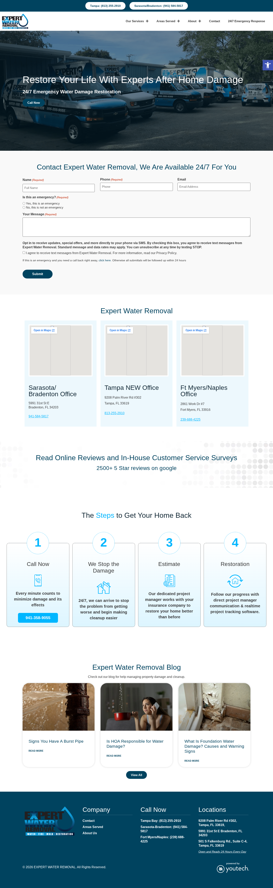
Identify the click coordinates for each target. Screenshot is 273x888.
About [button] (192, 21)
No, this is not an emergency (44, 207)
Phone (111, 179)
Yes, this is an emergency (43, 203)
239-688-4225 (190, 419)
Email (181, 179)
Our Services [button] (135, 21)
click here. (105, 260)
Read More (36, 750)
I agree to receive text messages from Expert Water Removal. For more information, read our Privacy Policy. (101, 253)
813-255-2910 (115, 413)
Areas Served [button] (165, 21)
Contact (214, 21)
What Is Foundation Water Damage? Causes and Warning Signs (214, 746)
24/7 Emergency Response (246, 21)
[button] (268, 65)
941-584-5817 (39, 416)
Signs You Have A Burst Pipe (56, 741)
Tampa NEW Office (132, 387)
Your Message (40, 214)
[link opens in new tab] (232, 867)
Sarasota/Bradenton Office (53, 391)
